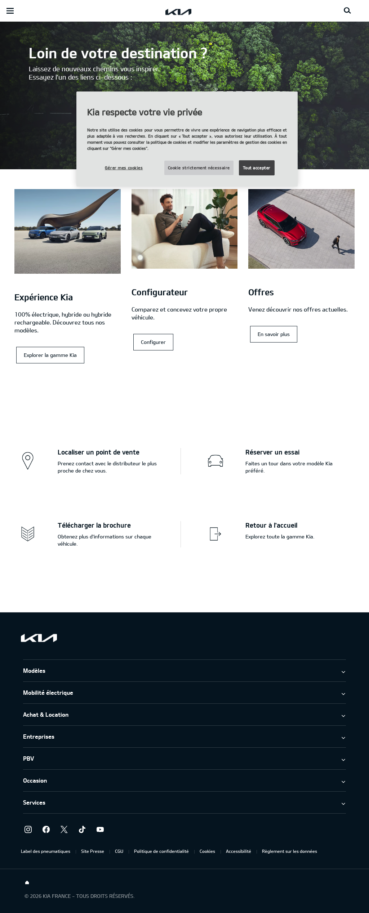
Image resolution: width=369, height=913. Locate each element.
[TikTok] (82, 829)
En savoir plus (274, 334)
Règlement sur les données (289, 851)
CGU (119, 851)
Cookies (207, 851)
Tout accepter (256, 167)
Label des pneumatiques (45, 851)
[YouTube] (100, 829)
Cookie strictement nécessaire (199, 167)
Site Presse (92, 851)
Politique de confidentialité (161, 851)
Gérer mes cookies (124, 167)
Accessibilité (238, 851)
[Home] (27, 883)
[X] (64, 829)
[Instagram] (28, 829)
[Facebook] (46, 829)
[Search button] (347, 10)
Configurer (153, 342)
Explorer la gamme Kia (50, 355)
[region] (187, 139)
